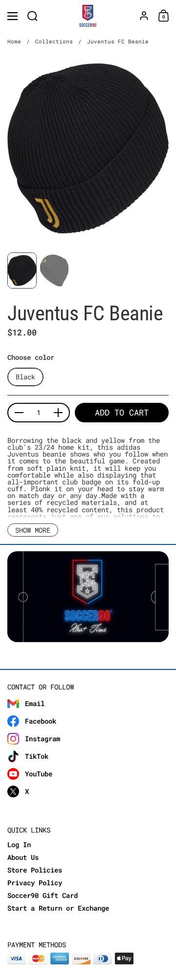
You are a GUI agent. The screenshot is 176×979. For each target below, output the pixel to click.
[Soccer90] (88, 16)
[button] (32, 16)
